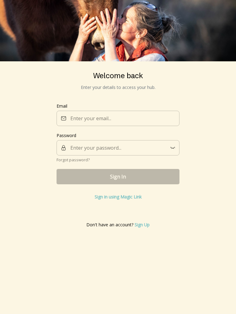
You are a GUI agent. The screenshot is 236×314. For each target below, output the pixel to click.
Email (62, 106)
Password (66, 135)
